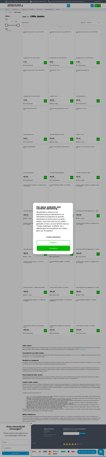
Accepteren (53, 248)
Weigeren (53, 243)
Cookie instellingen (53, 237)
